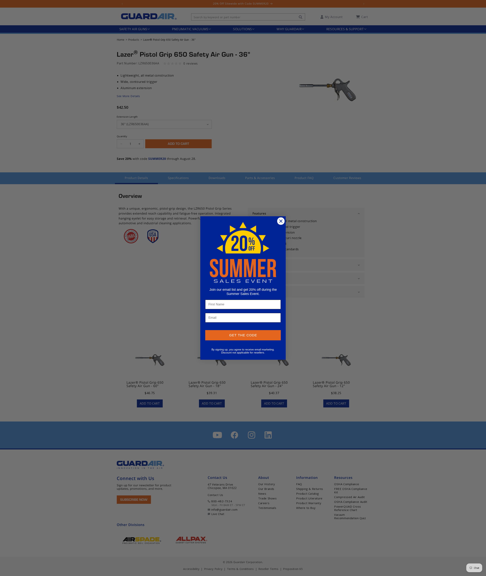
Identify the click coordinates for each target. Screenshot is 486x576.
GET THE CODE (243, 335)
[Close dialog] (281, 221)
